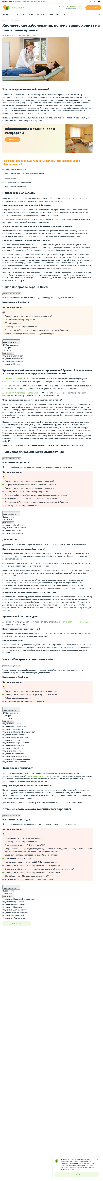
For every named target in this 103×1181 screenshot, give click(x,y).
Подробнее (12, 140)
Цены (15, 14)
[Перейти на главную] (14, 7)
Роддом (50, 14)
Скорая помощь (90, 2)
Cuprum (44, 1)
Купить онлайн (8, 353)
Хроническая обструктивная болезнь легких (21, 393)
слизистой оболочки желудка (76, 622)
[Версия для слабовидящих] (99, 2)
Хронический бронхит (12, 379)
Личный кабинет (95, 2)
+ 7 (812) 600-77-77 (67, 6)
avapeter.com (35, 1)
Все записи (16, 923)
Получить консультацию (11, 294)
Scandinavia (17, 1)
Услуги (5, 14)
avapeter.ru (26, 1)
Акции (23, 14)
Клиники (40, 14)
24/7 (58, 14)
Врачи (31, 14)
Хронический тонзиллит (37, 776)
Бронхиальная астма (11, 386)
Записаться (93, 8)
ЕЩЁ (64, 14)
